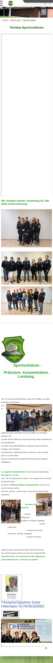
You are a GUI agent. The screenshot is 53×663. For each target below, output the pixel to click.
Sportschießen (29, 20)
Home (5, 20)
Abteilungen (15, 20)
